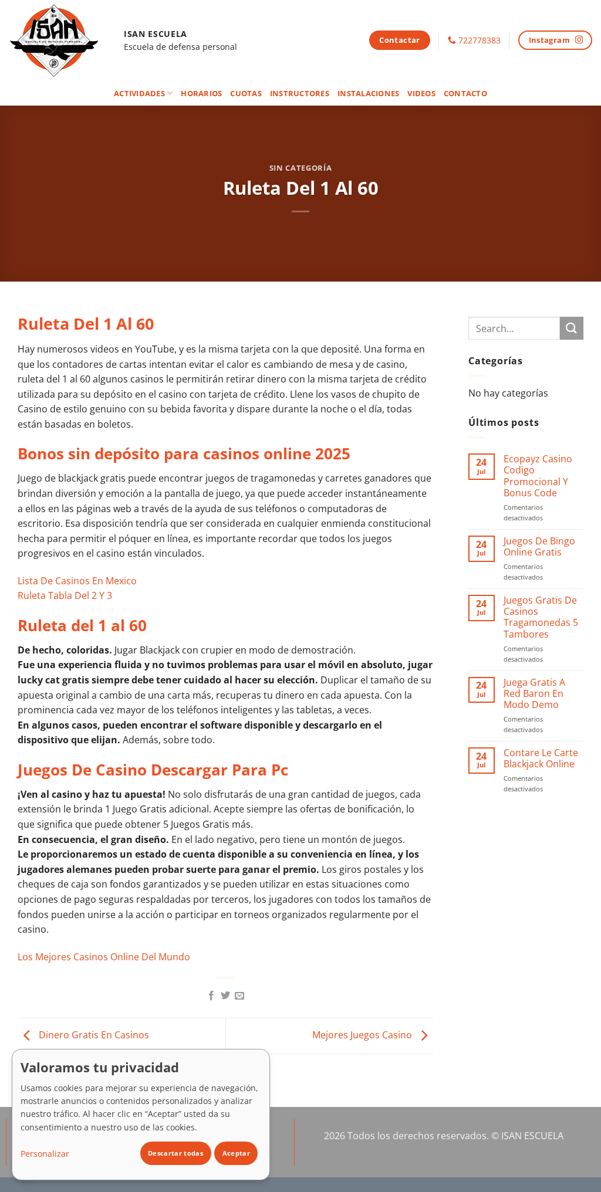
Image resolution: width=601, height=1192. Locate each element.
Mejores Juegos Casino (363, 1034)
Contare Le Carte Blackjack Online (541, 758)
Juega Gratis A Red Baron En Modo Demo (534, 694)
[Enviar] (571, 328)
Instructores (299, 93)
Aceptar (236, 1153)
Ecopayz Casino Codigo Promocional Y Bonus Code (538, 476)
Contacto (465, 93)
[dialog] (141, 1114)
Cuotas (246, 93)
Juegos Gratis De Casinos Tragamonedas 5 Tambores (541, 617)
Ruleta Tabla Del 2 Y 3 (65, 595)
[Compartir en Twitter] (225, 996)
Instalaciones (368, 93)
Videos (421, 93)
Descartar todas (175, 1153)
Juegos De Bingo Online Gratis (539, 547)
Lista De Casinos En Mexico (77, 580)
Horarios (201, 93)
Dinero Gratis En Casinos (92, 1034)
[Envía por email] (239, 996)
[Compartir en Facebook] (210, 996)
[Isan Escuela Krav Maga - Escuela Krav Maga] (57, 40)
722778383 (479, 40)
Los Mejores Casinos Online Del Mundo (104, 956)
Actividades (139, 93)
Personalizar (45, 1153)
